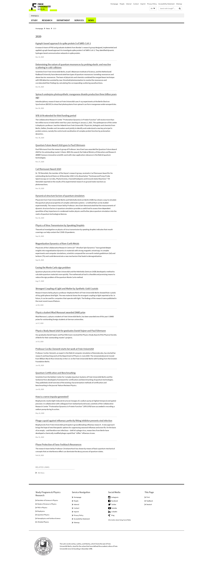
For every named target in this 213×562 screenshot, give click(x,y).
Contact (136, 4)
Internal (128, 4)
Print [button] (148, 497)
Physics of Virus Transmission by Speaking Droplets (60, 225)
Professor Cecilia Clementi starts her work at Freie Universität (65, 348)
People (122, 4)
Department (63, 20)
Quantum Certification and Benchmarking (56, 372)
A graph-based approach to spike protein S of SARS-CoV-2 (63, 43)
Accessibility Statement (166, 4)
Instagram (114, 497)
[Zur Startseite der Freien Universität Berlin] (47, 6)
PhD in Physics (42, 507)
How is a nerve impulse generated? (52, 396)
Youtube (114, 508)
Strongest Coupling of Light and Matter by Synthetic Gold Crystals (67, 288)
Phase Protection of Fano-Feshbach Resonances (58, 444)
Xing (112, 515)
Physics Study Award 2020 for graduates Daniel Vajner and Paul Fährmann (71, 330)
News (91, 20)
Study (34, 20)
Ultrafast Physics (43, 522)
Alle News (41, 473)
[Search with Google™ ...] (180, 8)
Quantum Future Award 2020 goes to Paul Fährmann (60, 145)
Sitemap (179, 4)
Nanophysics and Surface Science (48, 518)
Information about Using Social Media (119, 520)
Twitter (113, 504)
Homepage (114, 4)
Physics (35, 15)
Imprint (142, 4)
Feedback (149, 501)
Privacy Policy (152, 4)
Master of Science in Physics (46, 504)
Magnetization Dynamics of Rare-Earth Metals (57, 243)
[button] (152, 8)
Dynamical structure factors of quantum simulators (60, 195)
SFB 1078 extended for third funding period (56, 115)
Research (47, 20)
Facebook (114, 501)
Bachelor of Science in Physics (47, 500)
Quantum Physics (43, 515)
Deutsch (149, 504)
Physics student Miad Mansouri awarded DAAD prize (60, 312)
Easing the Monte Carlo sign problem (53, 267)
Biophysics (41, 511)
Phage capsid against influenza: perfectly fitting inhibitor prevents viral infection (74, 420)
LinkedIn (114, 512)
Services (79, 20)
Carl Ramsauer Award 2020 (48, 168)
